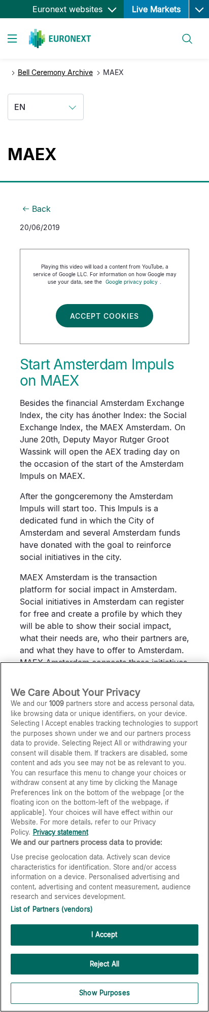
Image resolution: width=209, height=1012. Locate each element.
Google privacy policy (132, 282)
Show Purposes (104, 993)
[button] (199, 9)
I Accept (104, 934)
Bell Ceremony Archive (55, 72)
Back (41, 209)
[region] (104, 837)
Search (182, 32)
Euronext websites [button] (68, 9)
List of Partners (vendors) (52, 909)
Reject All (104, 964)
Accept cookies (104, 316)
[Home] (60, 38)
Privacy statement (60, 832)
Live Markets (156, 9)
